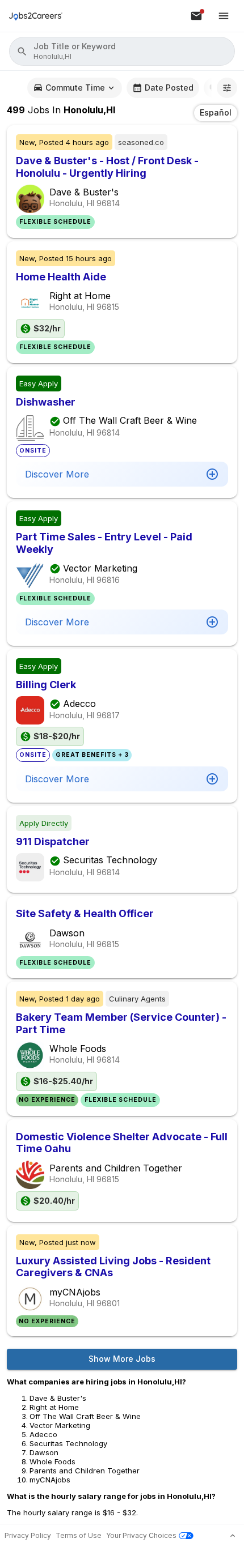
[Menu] (223, 16)
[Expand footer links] (232, 1535)
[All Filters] (227, 88)
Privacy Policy (28, 1535)
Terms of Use (79, 1535)
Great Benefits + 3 (92, 754)
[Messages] (196, 16)
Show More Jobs (122, 1358)
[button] (122, 51)
